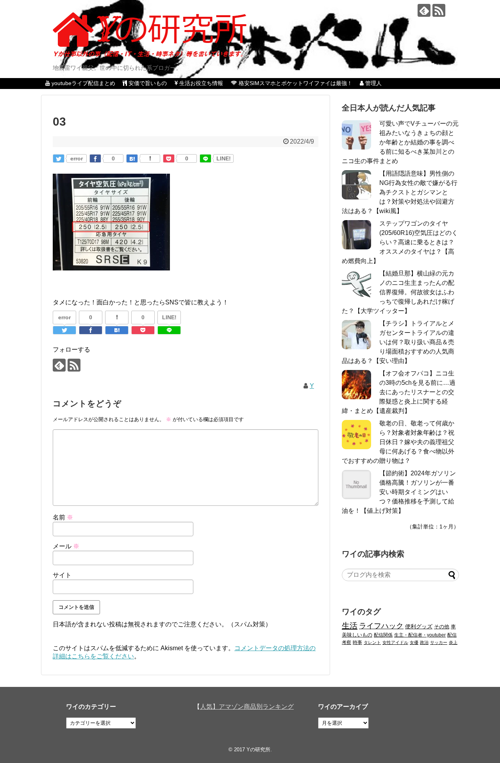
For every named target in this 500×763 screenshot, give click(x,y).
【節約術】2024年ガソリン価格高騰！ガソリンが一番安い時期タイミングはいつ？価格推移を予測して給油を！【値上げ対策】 (399, 492)
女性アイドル (395, 642)
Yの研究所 (258, 749)
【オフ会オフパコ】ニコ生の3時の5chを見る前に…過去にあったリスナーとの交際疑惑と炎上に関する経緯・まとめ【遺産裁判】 (398, 392)
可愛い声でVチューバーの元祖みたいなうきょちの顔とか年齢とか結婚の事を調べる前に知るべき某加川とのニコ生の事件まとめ (400, 142)
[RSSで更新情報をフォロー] (438, 10)
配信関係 (383, 634)
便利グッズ (418, 626)
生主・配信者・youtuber (420, 634)
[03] (132, 158)
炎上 (453, 642)
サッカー (438, 642)
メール (66, 546)
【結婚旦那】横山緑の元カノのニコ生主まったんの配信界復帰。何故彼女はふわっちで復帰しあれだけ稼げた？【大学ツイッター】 (398, 292)
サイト (62, 575)
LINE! (223, 158)
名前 (63, 517)
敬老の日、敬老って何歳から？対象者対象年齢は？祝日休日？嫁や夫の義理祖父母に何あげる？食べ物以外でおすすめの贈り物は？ (398, 442)
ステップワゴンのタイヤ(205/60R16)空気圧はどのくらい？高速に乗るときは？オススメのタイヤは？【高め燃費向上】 (400, 242)
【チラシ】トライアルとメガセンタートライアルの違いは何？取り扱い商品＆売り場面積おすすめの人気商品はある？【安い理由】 (398, 342)
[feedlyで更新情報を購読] (424, 10)
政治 (424, 642)
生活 (349, 625)
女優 (414, 642)
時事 (357, 642)
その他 (441, 627)
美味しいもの (357, 635)
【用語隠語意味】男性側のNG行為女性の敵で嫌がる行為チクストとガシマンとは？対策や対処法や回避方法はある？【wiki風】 (399, 192)
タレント (372, 642)
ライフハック (381, 626)
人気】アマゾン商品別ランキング (247, 706)
